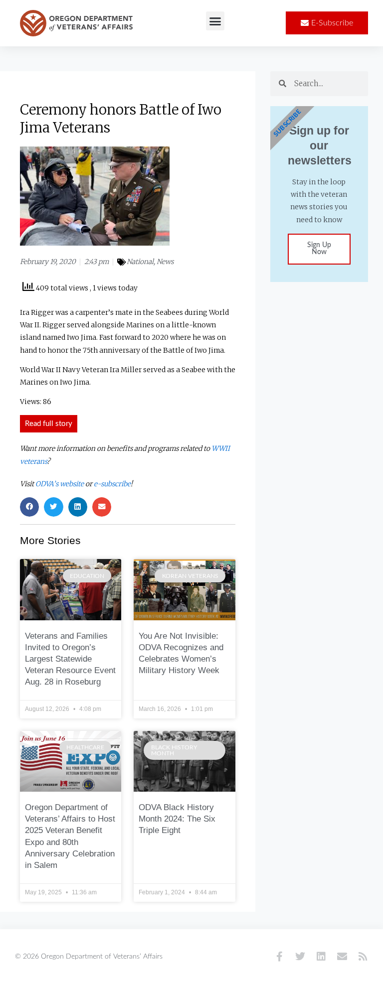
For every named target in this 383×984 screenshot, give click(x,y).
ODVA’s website (59, 484)
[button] (215, 20)
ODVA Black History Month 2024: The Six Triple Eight (177, 819)
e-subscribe (112, 484)
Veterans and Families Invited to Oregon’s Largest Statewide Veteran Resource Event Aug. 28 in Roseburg (70, 659)
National (140, 262)
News (165, 262)
